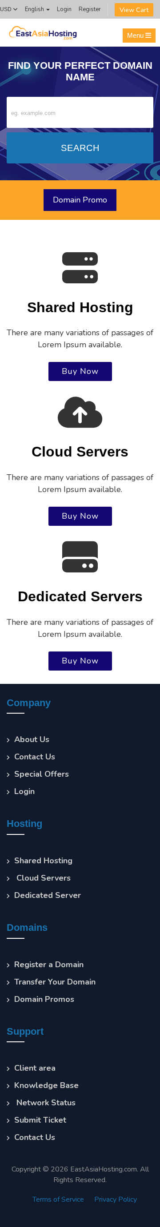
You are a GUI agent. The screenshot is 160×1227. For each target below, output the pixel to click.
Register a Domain (49, 964)
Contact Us (34, 756)
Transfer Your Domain (55, 982)
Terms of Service (58, 1199)
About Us (31, 739)
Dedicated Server (47, 895)
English (35, 9)
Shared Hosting (43, 860)
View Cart (134, 9)
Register (90, 9)
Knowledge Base (46, 1085)
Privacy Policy (115, 1199)
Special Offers (41, 774)
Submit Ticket (40, 1120)
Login (64, 9)
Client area (35, 1068)
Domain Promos (44, 999)
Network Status (45, 1102)
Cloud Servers (42, 878)
